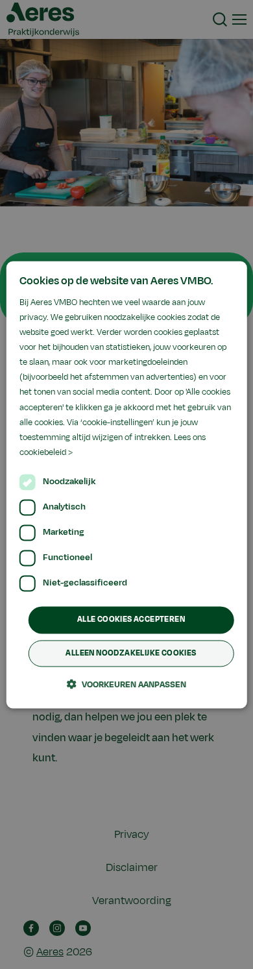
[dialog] (126, 484)
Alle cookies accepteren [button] (131, 619)
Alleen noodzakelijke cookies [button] (131, 653)
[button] (126, 684)
